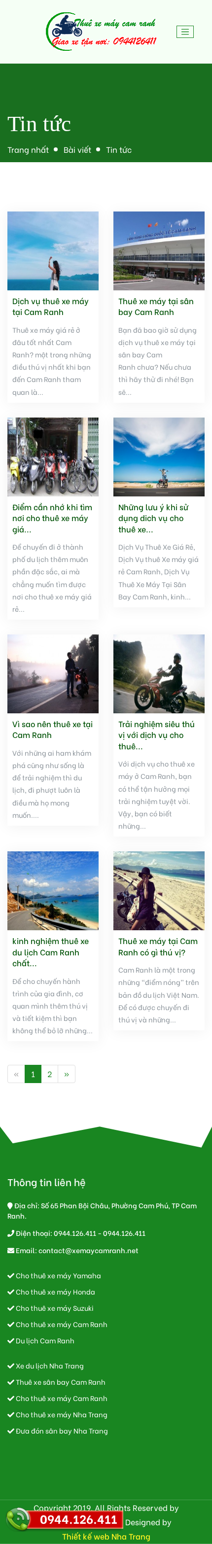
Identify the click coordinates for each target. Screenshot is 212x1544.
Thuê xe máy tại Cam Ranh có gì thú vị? (158, 946)
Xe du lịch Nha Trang (49, 1365)
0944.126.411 (78, 1518)
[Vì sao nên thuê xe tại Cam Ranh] (53, 672)
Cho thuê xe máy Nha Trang (60, 1414)
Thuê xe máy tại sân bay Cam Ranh (156, 306)
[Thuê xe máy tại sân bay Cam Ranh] (159, 249)
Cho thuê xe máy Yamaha (57, 1275)
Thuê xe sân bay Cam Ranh (60, 1381)
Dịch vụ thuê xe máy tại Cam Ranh (50, 306)
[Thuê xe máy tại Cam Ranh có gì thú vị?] (159, 889)
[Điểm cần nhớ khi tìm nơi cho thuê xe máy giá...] (53, 455)
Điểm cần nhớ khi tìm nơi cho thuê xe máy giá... (52, 517)
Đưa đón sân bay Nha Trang (61, 1430)
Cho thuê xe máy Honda (54, 1291)
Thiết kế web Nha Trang (106, 1536)
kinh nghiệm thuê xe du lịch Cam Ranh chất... (50, 951)
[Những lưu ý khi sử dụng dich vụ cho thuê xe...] (159, 455)
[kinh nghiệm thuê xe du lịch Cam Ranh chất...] (53, 889)
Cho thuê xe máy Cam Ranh (60, 1324)
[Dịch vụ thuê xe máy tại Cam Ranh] (53, 249)
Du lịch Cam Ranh (44, 1340)
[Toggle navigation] (185, 32)
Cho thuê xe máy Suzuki (54, 1307)
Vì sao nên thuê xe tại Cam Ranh (52, 729)
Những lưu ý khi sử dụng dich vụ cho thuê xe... (153, 517)
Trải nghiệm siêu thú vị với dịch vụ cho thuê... (156, 734)
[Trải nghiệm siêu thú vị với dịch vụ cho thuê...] (159, 672)
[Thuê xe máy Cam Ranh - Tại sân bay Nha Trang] (102, 31)
